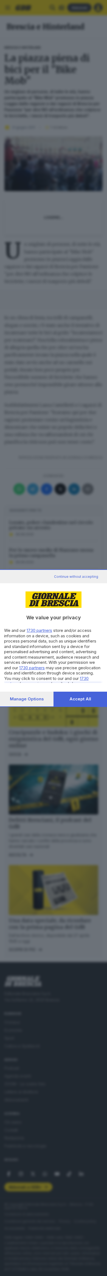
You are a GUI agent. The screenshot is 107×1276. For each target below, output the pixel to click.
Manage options (27, 698)
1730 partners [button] (39, 630)
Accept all (80, 698)
